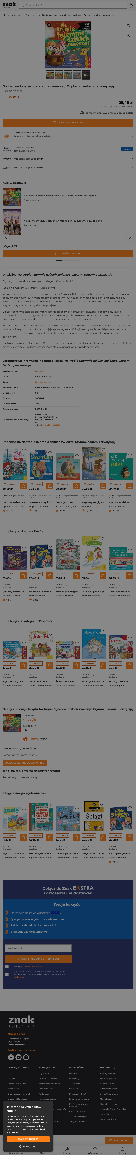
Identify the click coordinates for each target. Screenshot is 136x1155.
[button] (28, 1146)
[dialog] (28, 1126)
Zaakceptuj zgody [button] (28, 1139)
